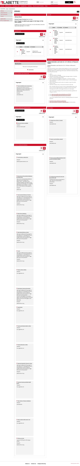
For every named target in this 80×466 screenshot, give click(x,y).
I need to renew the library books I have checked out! (56, 49)
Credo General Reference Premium (24, 194)
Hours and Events (4, 14)
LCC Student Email (5, 20)
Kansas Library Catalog (22, 269)
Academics (24, 6)
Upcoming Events (18, 14)
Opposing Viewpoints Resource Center (25, 363)
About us (27, 463)
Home (2, 6)
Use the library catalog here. (23, 157)
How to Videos (50, 107)
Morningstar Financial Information (24, 288)
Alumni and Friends (38, 6)
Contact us (33, 463)
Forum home (31, 69)
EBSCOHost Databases (22, 213)
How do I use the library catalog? (56, 139)
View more (19, 299)
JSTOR (19, 251)
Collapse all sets (42, 36)
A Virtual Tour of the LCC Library (56, 120)
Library (30, 6)
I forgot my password (54, 4)
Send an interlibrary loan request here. (25, 85)
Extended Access (18, 31)
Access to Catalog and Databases (21, 144)
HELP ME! (49, 14)
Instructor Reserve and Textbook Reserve (22, 107)
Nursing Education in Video (23, 344)
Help (46, 6)
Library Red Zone (12, 8)
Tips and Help (50, 59)
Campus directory (41, 463)
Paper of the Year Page (19, 25)
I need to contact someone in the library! (56, 40)
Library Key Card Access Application (23, 52)
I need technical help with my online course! (56, 33)
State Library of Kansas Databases (24, 400)
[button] (19, 34)
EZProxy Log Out (21, 438)
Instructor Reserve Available (23, 123)
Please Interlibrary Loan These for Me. (22, 73)
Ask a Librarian (17, 61)
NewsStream (20, 307)
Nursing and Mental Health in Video (24, 325)
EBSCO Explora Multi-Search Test (24, 419)
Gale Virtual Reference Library (23, 232)
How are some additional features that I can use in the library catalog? (57, 158)
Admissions (8, 6)
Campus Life (16, 6)
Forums (2, 16)
